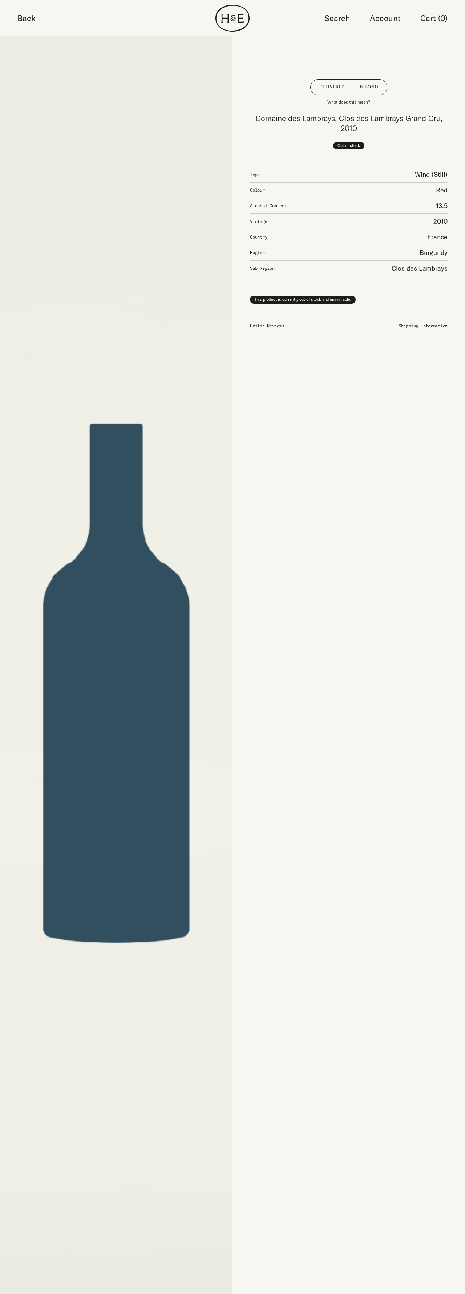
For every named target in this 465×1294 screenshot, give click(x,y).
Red (442, 190)
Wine (422, 174)
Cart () (434, 18)
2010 (440, 221)
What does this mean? (348, 102)
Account (385, 18)
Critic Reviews (267, 325)
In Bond (368, 86)
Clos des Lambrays (420, 268)
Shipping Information (423, 325)
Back (26, 18)
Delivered (332, 86)
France (437, 237)
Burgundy (434, 252)
